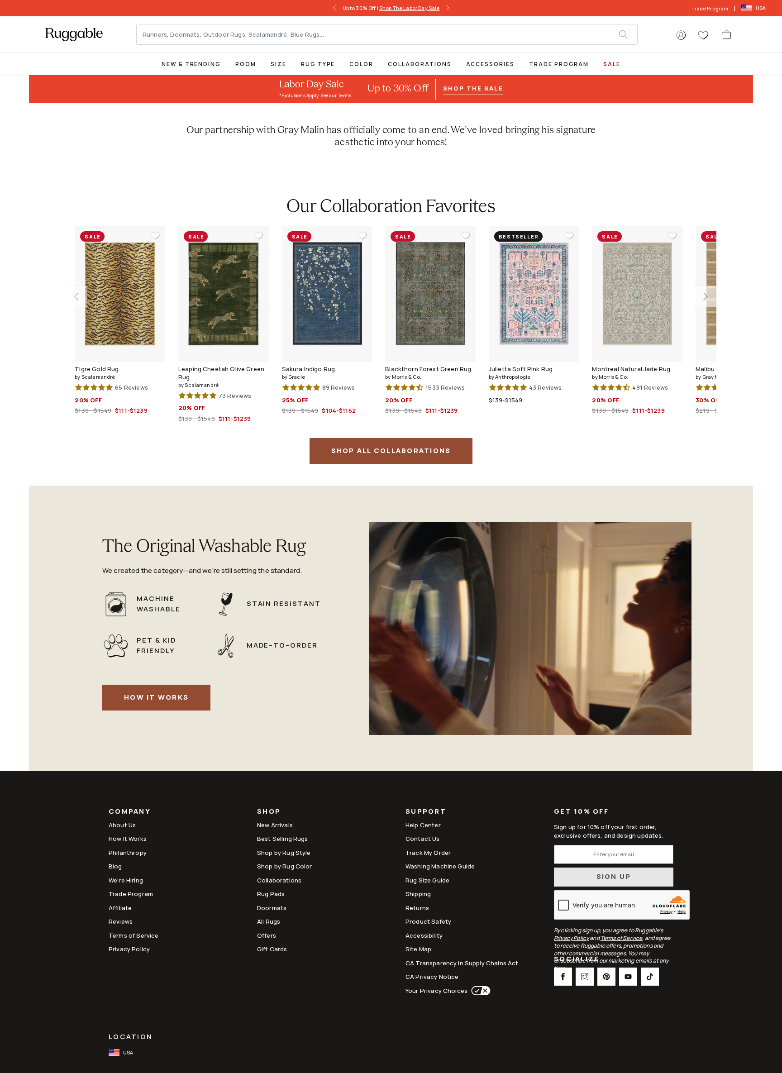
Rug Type (318, 64)
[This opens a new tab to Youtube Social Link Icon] (628, 977)
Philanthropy (128, 853)
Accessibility (424, 935)
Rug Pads (271, 894)
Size (278, 64)
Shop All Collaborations (391, 450)
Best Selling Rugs (282, 839)
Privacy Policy (129, 949)
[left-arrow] (337, 8)
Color (361, 64)
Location (131, 1036)
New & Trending (191, 64)
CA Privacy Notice (432, 977)
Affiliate (120, 908)
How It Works (156, 697)
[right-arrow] (445, 8)
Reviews (121, 921)
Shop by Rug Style (284, 853)
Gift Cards (272, 949)
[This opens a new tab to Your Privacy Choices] (479, 990)
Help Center (423, 825)
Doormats (271, 908)
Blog (115, 866)
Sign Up (613, 876)
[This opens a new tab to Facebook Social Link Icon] (563, 977)
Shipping (418, 894)
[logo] (74, 34)
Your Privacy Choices (436, 991)
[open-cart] (727, 34)
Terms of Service (133, 935)
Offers (266, 935)
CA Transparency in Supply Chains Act (461, 963)
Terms (344, 95)
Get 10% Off (581, 811)
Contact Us (422, 839)
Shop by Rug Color (284, 866)
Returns (417, 908)
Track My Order (428, 853)
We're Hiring (126, 880)
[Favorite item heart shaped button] (155, 236)
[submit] (628, 34)
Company (130, 812)
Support (425, 812)
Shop (269, 812)
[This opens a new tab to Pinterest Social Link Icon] (606, 977)
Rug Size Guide (427, 880)
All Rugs (268, 921)
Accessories (490, 64)
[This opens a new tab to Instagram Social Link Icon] (585, 977)
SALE (611, 64)
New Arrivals (275, 825)
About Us (122, 825)
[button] (681, 35)
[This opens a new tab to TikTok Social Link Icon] (650, 977)
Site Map (418, 949)
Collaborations (419, 64)
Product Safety (428, 921)
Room (245, 64)
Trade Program (709, 8)
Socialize (576, 959)
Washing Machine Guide (440, 866)
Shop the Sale (473, 88)
